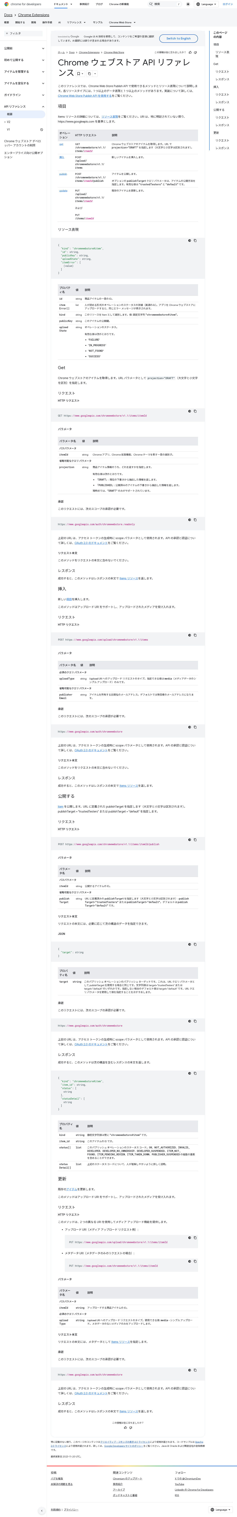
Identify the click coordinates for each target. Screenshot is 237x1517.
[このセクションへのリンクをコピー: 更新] (69, 1179)
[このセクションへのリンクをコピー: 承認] (67, 502)
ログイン (228, 4)
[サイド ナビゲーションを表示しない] (41, 1510)
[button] (20, 48)
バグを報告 (57, 1478)
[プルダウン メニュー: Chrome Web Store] (136, 22)
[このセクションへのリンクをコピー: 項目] (69, 107)
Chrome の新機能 (119, 4)
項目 (69, 599)
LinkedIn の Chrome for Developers (194, 1489)
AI (59, 22)
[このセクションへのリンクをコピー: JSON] (68, 934)
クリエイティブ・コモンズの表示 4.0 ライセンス (125, 1442)
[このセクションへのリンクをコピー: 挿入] (69, 589)
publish (63, 174)
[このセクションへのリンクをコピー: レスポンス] (78, 571)
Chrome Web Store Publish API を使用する (85, 96)
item (60, 806)
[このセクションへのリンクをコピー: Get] (68, 368)
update (63, 190)
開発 (33, 22)
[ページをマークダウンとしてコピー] (90, 74)
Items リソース (129, 578)
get (61, 144)
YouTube (179, 1484)
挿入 (61, 157)
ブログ (99, 4)
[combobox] (164, 4)
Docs (8, 15)
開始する (20, 22)
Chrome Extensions (33, 15)
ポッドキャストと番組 (125, 1495)
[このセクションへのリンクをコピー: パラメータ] (75, 429)
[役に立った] (190, 52)
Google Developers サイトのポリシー (123, 1446)
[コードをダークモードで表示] (189, 240)
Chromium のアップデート (127, 1478)
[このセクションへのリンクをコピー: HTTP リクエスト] (83, 401)
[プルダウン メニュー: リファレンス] (86, 22)
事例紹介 (84, 4)
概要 (6, 22)
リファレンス (74, 22)
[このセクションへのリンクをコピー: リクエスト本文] (80, 553)
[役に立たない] (195, 52)
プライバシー (71, 1509)
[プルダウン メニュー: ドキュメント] (72, 4)
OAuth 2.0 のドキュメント (91, 543)
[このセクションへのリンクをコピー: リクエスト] (78, 394)
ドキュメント (61, 4)
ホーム (61, 52)
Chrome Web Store (120, 22)
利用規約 (56, 1509)
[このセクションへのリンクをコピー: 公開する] (78, 797)
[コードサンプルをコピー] (195, 240)
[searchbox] (23, 33)
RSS (177, 1495)
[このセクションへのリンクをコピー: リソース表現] (82, 230)
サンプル (98, 22)
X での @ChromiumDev (188, 1478)
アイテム (71, 1189)
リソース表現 (109, 117)
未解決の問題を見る (62, 1484)
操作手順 (47, 22)
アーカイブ (119, 1489)
